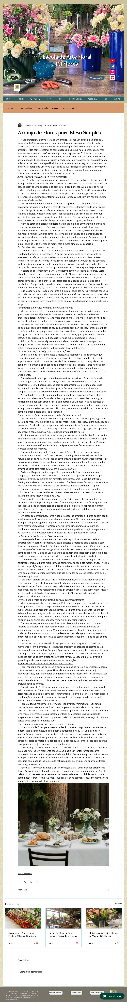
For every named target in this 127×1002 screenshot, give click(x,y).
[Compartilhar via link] (37, 882)
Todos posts (10, 108)
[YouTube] (112, 60)
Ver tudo (118, 904)
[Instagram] (112, 72)
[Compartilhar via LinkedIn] (31, 882)
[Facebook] (112, 66)
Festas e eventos (70, 108)
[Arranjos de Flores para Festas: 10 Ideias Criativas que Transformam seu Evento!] (23, 918)
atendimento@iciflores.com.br (23, 997)
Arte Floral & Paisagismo (48, 108)
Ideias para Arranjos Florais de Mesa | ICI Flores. (103, 934)
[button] (118, 108)
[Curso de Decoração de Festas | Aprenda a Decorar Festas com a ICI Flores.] (63, 918)
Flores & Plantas (26, 108)
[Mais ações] (107, 125)
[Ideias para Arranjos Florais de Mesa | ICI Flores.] (104, 918)
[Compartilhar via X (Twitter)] (25, 882)
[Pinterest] (112, 77)
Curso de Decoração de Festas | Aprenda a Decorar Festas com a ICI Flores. (63, 934)
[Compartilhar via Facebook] (19, 882)
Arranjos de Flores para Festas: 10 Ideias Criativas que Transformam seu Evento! (21, 934)
